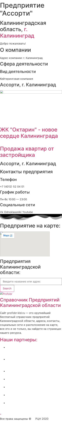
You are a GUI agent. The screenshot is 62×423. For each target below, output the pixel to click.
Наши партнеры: (18, 339)
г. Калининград (17, 32)
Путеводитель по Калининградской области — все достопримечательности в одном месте (34, 406)
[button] (0, 414)
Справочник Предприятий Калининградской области (30, 302)
